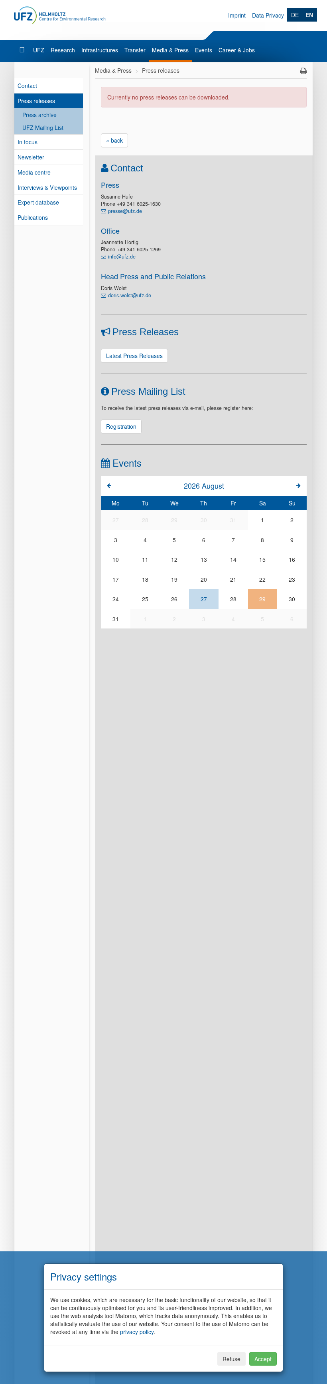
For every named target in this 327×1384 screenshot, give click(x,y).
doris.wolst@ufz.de (129, 295)
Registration (121, 426)
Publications (33, 217)
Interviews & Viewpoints (47, 187)
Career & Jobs (237, 50)
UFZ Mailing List (42, 127)
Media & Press (170, 50)
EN (309, 15)
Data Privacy (268, 15)
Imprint (237, 15)
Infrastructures (99, 50)
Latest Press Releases (134, 356)
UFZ (38, 50)
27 (204, 599)
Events (203, 50)
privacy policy (137, 1332)
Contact (27, 85)
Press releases (36, 101)
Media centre (34, 172)
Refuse (231, 1359)
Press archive (39, 115)
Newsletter (31, 157)
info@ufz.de (122, 256)
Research (63, 50)
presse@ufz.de (125, 211)
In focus (27, 142)
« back (114, 140)
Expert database (38, 202)
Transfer (135, 50)
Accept (263, 1359)
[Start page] (23, 50)
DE (295, 15)
